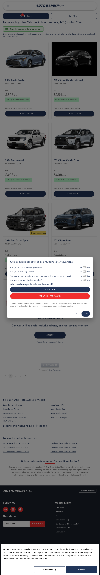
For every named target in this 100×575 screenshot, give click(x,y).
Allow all (81, 569)
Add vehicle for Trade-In (50, 296)
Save (86, 313)
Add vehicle (50, 289)
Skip (75, 313)
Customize (48, 569)
